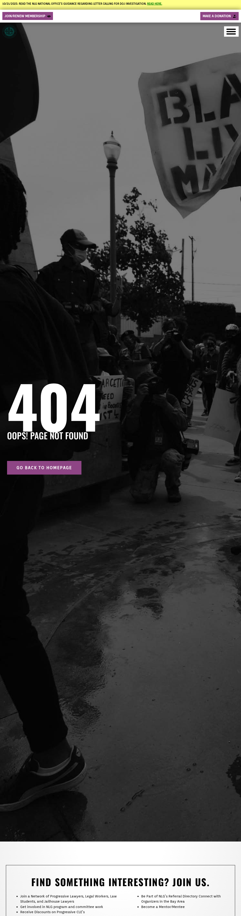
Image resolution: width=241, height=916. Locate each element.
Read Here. (154, 3)
